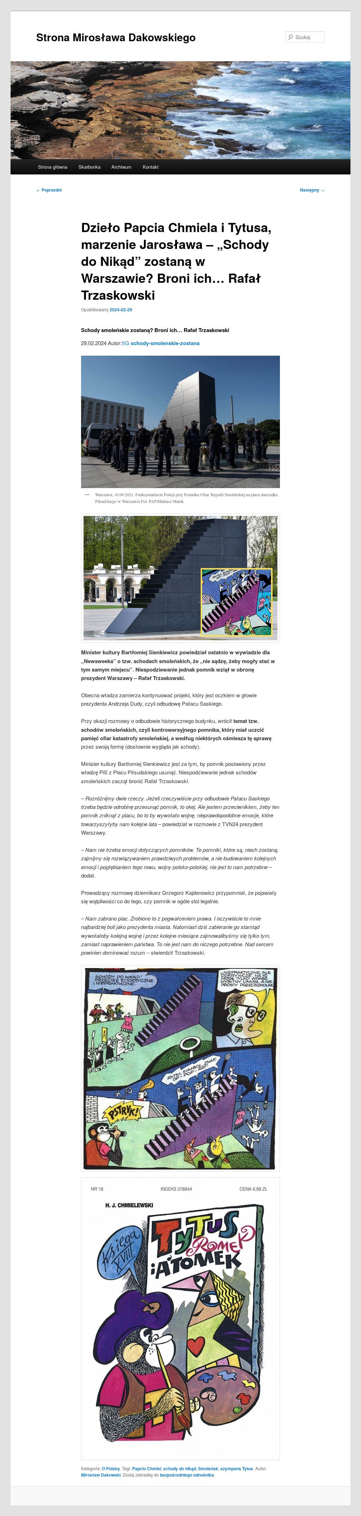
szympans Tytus (236, 1468)
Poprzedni (49, 190)
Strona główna (52, 166)
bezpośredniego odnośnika (187, 1475)
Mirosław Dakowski (101, 1475)
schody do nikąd (179, 1468)
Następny (312, 190)
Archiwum (121, 166)
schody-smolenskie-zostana (165, 343)
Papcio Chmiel (146, 1468)
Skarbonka (89, 166)
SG (125, 343)
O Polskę (111, 1468)
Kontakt (151, 166)
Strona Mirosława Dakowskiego (116, 36)
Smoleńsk (208, 1468)
